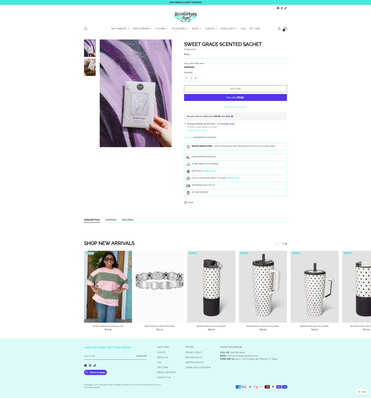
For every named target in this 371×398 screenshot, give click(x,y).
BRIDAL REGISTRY (166, 372)
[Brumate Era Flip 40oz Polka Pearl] (263, 287)
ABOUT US (162, 357)
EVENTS (161, 352)
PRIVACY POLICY (194, 352)
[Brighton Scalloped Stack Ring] (160, 287)
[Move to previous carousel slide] (277, 243)
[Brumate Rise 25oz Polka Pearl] (211, 287)
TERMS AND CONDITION (198, 367)
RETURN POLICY (194, 357)
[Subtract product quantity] (186, 78)
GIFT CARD (162, 367)
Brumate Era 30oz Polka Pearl (314, 326)
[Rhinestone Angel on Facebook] (278, 8)
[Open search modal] (86, 29)
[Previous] (161, 2)
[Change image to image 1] (90, 48)
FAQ (159, 362)
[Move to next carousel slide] (284, 243)
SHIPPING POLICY (195, 362)
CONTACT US (164, 377)
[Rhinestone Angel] (185, 17)
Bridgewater (190, 49)
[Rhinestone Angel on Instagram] (282, 8)
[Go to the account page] (279, 29)
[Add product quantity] (195, 78)
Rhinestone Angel (106, 385)
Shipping (188, 137)
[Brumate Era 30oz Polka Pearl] (315, 287)
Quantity (188, 72)
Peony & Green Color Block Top (108, 326)
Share (190, 203)
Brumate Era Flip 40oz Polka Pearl (263, 326)
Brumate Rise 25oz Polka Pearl (211, 326)
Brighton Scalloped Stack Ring (160, 326)
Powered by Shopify (92, 387)
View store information (197, 130)
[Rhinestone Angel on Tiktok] (285, 8)
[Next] (210, 2)
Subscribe (141, 356)
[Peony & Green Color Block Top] (108, 287)
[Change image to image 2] (90, 67)
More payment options (235, 106)
